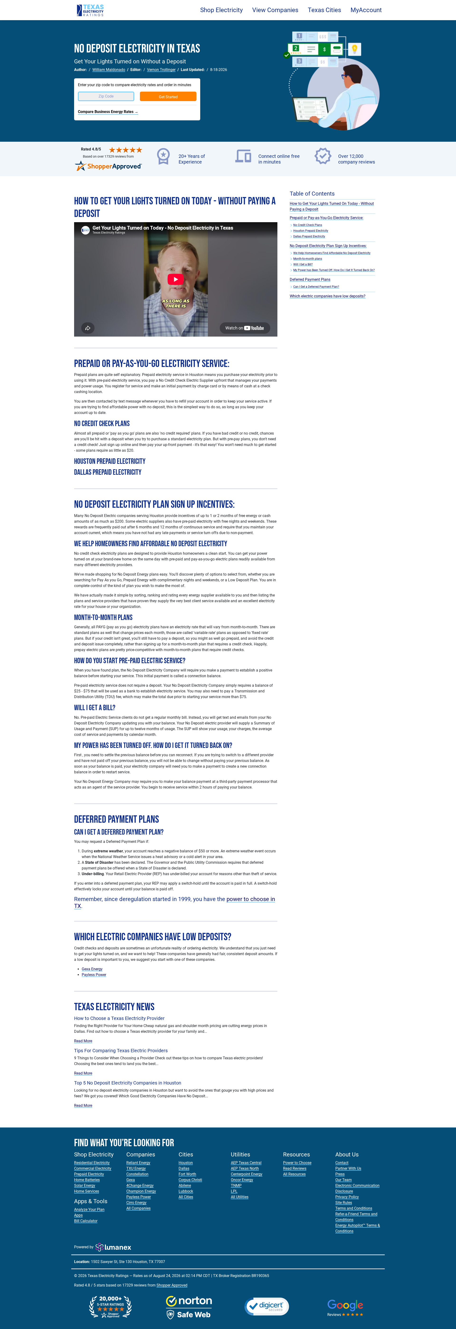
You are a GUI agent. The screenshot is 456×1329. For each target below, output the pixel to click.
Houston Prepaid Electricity (310, 230)
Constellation (137, 1174)
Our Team (343, 1180)
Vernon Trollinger (161, 69)
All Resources (294, 1174)
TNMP (236, 1185)
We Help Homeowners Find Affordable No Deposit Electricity (331, 253)
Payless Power (94, 974)
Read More (83, 1041)
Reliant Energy (138, 1162)
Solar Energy (84, 1185)
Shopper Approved (172, 1285)
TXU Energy (136, 1168)
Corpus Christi (190, 1180)
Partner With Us (348, 1168)
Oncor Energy (242, 1180)
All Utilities (239, 1197)
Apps (78, 1215)
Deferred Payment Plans (310, 279)
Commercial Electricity (92, 1168)
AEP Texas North (245, 1168)
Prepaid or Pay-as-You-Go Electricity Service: (326, 218)
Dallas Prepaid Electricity (309, 236)
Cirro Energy (136, 1202)
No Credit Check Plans (307, 225)
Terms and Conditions (353, 1208)
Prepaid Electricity (89, 1174)
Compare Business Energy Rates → (108, 111)
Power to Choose (297, 1162)
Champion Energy (141, 1191)
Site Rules (343, 1202)
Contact (341, 1162)
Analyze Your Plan (89, 1209)
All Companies (138, 1208)
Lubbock (186, 1191)
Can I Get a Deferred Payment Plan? (316, 286)
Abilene (185, 1185)
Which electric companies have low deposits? (328, 296)
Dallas (184, 1168)
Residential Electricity (92, 1162)
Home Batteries (87, 1180)
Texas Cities (324, 10)
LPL (234, 1191)
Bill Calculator (85, 1221)
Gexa (130, 1180)
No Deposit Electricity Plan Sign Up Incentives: (328, 246)
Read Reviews (294, 1168)
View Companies (275, 10)
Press (340, 1174)
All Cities (186, 1197)
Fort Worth (187, 1174)
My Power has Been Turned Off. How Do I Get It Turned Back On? (334, 270)
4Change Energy (140, 1185)
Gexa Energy (92, 969)
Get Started (168, 97)
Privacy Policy (347, 1197)
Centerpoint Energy (246, 1174)
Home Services (86, 1191)
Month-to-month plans (307, 258)
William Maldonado (108, 69)
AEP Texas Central (246, 1162)
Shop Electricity (221, 10)
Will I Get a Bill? (303, 264)
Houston (186, 1162)
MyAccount (366, 10)
